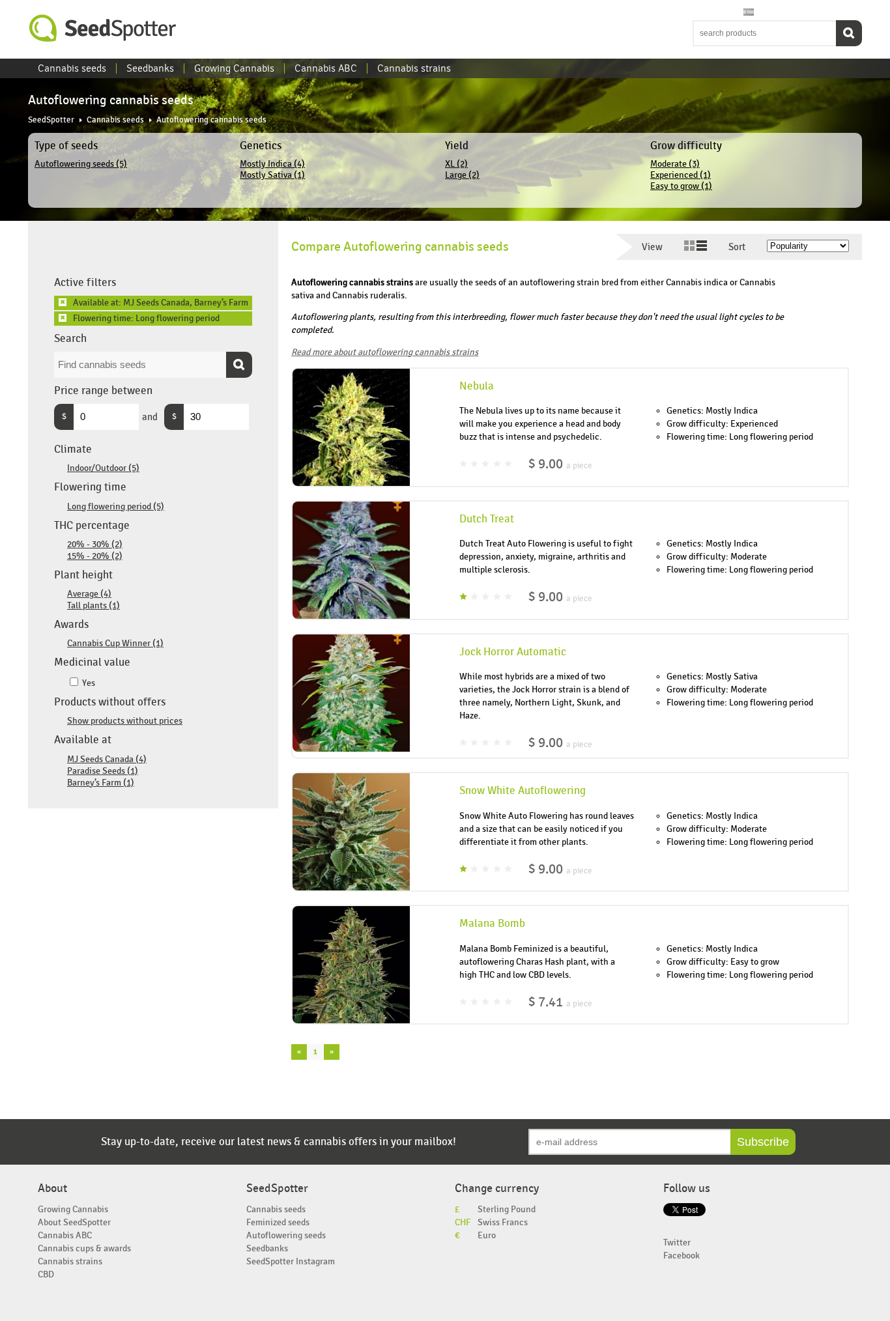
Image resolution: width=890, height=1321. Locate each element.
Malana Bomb (492, 923)
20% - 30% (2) (94, 544)
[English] (699, 12)
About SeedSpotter (74, 1222)
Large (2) (462, 174)
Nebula (476, 386)
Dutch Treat (486, 519)
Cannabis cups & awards (84, 1248)
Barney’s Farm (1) (100, 782)
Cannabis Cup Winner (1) (115, 643)
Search (849, 33)
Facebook (681, 1255)
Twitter (677, 1242)
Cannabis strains (414, 68)
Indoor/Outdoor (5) (103, 468)
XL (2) (456, 163)
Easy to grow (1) (681, 186)
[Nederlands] (711, 12)
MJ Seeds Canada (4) (107, 759)
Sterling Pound (507, 1209)
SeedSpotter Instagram (290, 1261)
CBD (46, 1274)
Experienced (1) (680, 174)
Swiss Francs (503, 1222)
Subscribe (763, 1141)
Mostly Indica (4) (272, 163)
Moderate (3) (675, 163)
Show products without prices (124, 720)
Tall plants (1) (93, 605)
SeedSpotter (103, 28)
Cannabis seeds (72, 68)
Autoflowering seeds (286, 1235)
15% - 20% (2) (94, 555)
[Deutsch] (736, 12)
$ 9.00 (560, 464)
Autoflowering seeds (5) (81, 163)
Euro (487, 1235)
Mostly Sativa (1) (272, 174)
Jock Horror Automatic (512, 652)
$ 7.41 (560, 1002)
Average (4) (89, 593)
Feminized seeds (277, 1222)
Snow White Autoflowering (522, 790)
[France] (724, 12)
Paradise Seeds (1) (102, 770)
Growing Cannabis (234, 68)
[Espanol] (748, 12)
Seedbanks (150, 68)
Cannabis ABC (325, 68)
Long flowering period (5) (115, 506)
